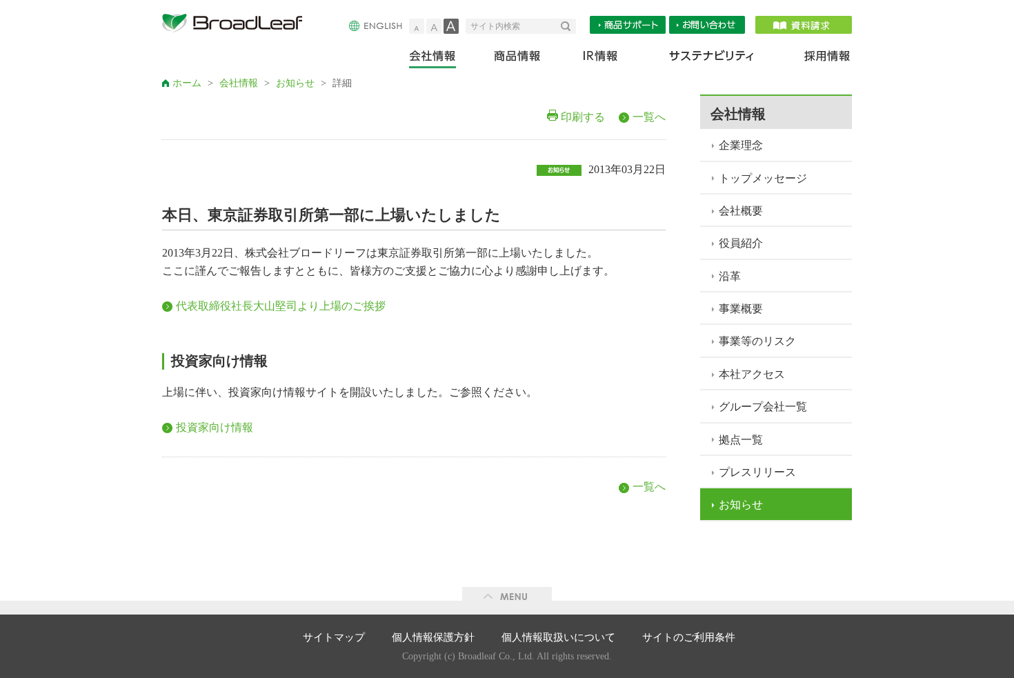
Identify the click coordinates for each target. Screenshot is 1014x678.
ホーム (186, 83)
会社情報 (442, 59)
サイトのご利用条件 (688, 637)
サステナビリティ (711, 59)
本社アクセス (752, 374)
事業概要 (741, 309)
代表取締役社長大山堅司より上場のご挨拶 (281, 306)
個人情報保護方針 (433, 637)
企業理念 (741, 145)
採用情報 (819, 59)
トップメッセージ (763, 178)
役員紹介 (741, 243)
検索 (568, 26)
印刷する (583, 117)
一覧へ (649, 117)
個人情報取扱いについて (558, 637)
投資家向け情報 (214, 427)
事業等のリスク (757, 341)
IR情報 (599, 59)
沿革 (730, 276)
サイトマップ (334, 637)
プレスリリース (757, 472)
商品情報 (518, 59)
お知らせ (295, 83)
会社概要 (741, 211)
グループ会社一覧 (763, 406)
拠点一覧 (741, 440)
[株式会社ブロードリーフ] (238, 26)
